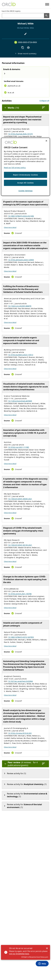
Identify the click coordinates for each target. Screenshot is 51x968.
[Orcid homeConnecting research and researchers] (9, 4)
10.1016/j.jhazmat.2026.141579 (20, 134)
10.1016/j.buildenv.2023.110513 (20, 355)
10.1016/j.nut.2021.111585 (18, 447)
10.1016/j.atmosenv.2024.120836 (21, 260)
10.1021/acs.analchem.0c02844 (20, 681)
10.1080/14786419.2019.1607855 (21, 637)
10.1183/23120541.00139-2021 (20, 545)
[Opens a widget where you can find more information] (42, 964)
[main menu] (47, 4)
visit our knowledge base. (19, 954)
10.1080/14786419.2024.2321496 (21, 216)
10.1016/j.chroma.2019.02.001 (20, 733)
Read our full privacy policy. (15, 167)
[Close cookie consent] (46, 140)
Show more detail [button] (10, 227)
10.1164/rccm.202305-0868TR (19, 306)
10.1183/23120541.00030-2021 (20, 499)
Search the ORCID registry (11, 11)
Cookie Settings (26, 191)
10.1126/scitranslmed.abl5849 (20, 401)
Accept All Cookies (25, 183)
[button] (44, 101)
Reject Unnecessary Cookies (25, 175)
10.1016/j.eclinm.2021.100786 (20, 594)
